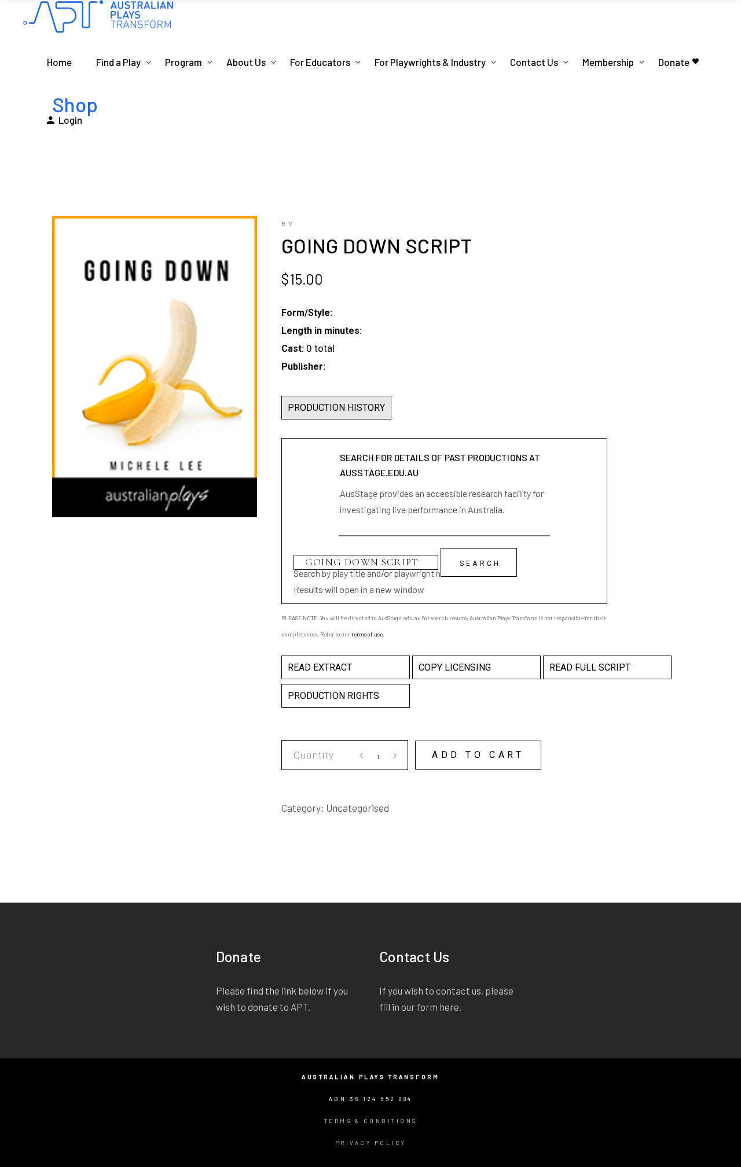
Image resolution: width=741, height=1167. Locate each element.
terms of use (367, 634)
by (288, 224)
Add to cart (478, 754)
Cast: (292, 348)
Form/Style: (306, 312)
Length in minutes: (321, 330)
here (449, 1007)
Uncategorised (357, 807)
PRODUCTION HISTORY (336, 407)
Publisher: (303, 366)
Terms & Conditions (370, 1120)
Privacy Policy (370, 1142)
